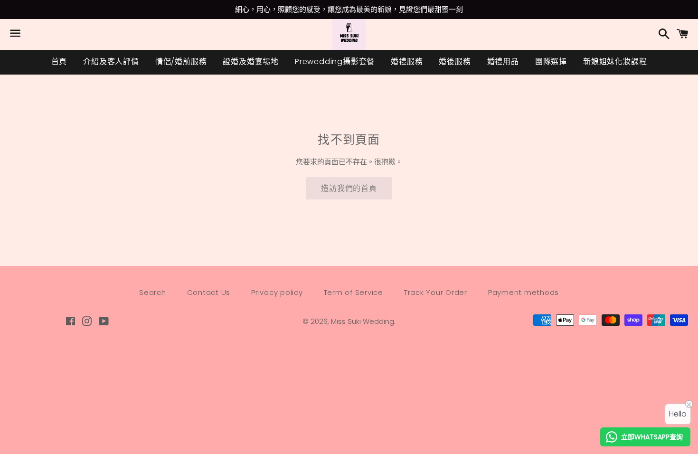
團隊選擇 (551, 61)
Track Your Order (435, 292)
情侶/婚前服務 (181, 61)
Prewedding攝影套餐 (335, 61)
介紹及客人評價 (111, 61)
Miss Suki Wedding (362, 321)
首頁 (59, 61)
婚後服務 (455, 61)
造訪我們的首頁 (349, 188)
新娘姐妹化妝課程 (615, 61)
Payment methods (523, 292)
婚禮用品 (503, 61)
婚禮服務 (407, 61)
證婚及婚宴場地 (251, 61)
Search (152, 292)
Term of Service (353, 292)
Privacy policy (277, 292)
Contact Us (209, 292)
